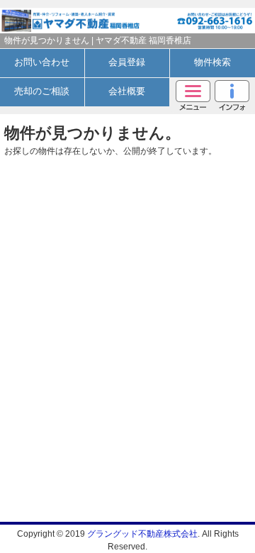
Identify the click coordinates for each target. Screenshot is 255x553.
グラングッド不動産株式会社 (142, 534)
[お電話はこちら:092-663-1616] (191, 16)
